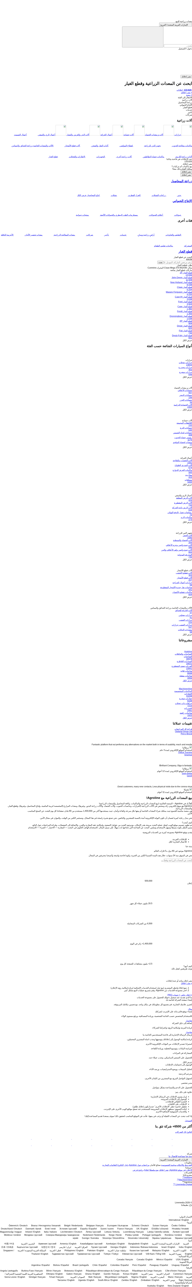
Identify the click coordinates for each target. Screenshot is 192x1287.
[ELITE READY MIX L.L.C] (122, 1138)
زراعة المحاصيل (181, 181)
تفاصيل (189, 1021)
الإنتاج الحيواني (182, 201)
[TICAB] (122, 1145)
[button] (96, 62)
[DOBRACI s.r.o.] (182, 1138)
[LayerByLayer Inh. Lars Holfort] (162, 1151)
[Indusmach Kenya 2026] (41, 1138)
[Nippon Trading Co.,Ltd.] (41, 1145)
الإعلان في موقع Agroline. (180, 1170)
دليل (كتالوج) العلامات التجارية (115, 1165)
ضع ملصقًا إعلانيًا (151, 1170)
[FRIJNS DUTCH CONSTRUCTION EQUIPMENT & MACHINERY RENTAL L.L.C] (101, 1138)
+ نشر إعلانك (186, 983)
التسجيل (188, 1121)
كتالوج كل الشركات (183, 1132)
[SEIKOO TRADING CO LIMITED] (142, 1138)
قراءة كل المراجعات (183, 729)
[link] (96, 161)
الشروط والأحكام (184, 1165)
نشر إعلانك (186, 172)
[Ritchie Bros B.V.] (61, 1145)
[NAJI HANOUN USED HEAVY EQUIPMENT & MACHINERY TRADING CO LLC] (81, 1145)
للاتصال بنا (173, 1156)
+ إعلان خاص (186, 995)
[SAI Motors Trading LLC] (162, 1145)
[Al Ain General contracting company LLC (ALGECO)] (162, 1138)
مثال (190, 1009)
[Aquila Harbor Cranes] (21, 1145)
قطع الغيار (185, 251)
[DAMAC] (101, 1145)
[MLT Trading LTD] (182, 1151)
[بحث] (142, 37)
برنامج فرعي (138, 1170)
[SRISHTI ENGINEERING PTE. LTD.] (81, 1138)
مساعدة (181, 1156)
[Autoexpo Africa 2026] (61, 1138)
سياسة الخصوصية (169, 1165)
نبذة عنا (189, 1156)
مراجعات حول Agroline (139, 1165)
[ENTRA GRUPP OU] (142, 1145)
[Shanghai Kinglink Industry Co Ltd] (21, 1138)
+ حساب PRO (174, 995)
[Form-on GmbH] (182, 1145)
